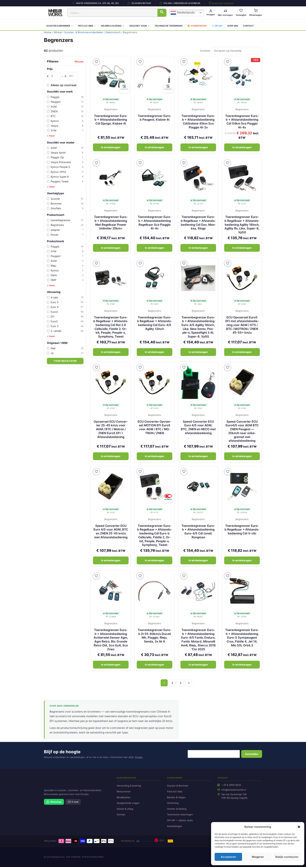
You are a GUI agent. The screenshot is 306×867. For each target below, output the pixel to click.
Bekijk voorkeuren (286, 857)
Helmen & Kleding (111, 25)
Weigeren (258, 857)
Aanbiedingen (174, 826)
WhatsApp (55, 801)
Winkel (58, 32)
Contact (248, 25)
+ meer (51, 135)
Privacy (139, 757)
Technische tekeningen (168, 25)
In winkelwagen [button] (111, 147)
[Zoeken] (161, 13)
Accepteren (228, 857)
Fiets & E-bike (85, 25)
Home (47, 32)
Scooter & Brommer (58, 25)
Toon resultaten (65, 360)
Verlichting (173, 803)
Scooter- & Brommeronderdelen (83, 32)
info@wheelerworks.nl (233, 789)
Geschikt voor (138, 25)
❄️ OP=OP (217, 25)
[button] (299, 827)
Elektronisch (113, 32)
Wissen (79, 61)
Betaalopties (123, 797)
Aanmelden (251, 754)
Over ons (232, 25)
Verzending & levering (129, 785)
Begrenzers (110, 109)
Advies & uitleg (125, 808)
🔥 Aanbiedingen (197, 25)
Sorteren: (205, 50)
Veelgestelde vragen (128, 803)
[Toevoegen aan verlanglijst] (96, 61)
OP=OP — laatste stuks (180, 820)
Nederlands (185, 12)
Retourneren (124, 791)
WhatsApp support (222, 3)
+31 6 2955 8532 (231, 785)
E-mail (75, 801)
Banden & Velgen (176, 797)
